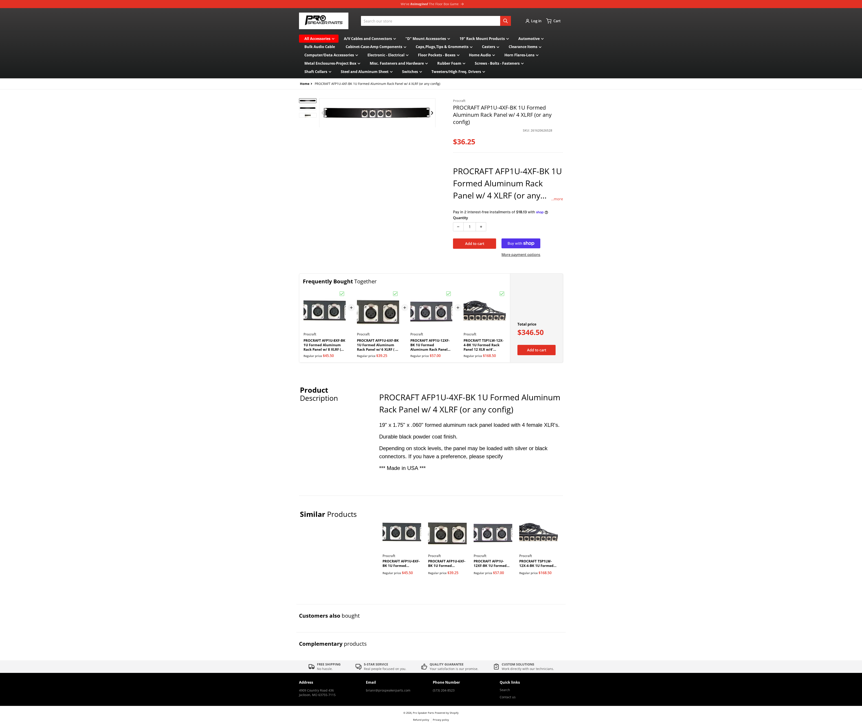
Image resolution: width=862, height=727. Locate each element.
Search (505, 690)
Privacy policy (441, 719)
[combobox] (436, 21)
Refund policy (421, 719)
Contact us (508, 697)
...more (557, 198)
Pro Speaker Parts (423, 712)
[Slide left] (322, 113)
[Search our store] (505, 21)
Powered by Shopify (447, 712)
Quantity (460, 217)
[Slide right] (432, 113)
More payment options (520, 254)
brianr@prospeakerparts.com (388, 690)
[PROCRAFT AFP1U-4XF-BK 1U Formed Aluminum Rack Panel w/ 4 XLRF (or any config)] (308, 100)
